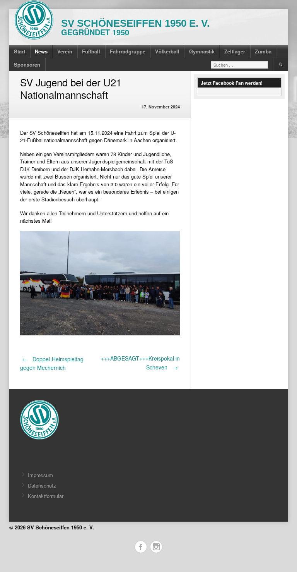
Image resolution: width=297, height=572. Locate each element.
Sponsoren (27, 64)
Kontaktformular (45, 496)
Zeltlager (234, 51)
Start (19, 51)
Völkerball (167, 51)
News (41, 51)
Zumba (263, 51)
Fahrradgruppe (127, 51)
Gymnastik (202, 51)
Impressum (40, 475)
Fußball (91, 51)
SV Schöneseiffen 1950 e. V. (135, 23)
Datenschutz (42, 485)
